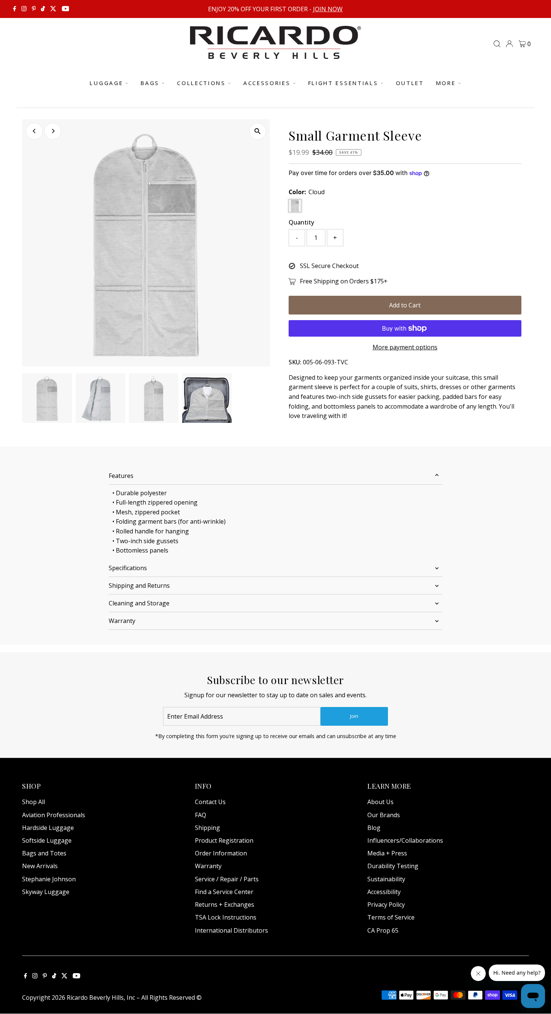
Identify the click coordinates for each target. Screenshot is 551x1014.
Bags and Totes (44, 853)
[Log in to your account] (509, 43)
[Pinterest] (34, 9)
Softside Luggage (47, 840)
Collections (201, 83)
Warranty (122, 621)
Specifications (128, 568)
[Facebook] (14, 9)
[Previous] (34, 131)
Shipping (207, 828)
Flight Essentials (343, 83)
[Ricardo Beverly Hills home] (275, 53)
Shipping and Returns (139, 585)
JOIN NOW (328, 9)
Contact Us (210, 802)
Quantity (301, 222)
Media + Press (387, 853)
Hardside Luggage (48, 828)
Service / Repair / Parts (227, 879)
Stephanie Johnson (49, 879)
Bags (150, 83)
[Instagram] (23, 9)
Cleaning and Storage (139, 603)
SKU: (295, 362)
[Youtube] (65, 9)
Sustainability (386, 879)
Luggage (106, 83)
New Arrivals (40, 866)
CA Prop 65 (382, 930)
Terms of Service (391, 917)
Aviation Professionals (53, 815)
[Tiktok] (43, 9)
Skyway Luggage (45, 892)
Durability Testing (392, 866)
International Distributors (231, 930)
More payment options (405, 347)
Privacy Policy (386, 904)
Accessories (266, 83)
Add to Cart (405, 305)
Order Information (221, 853)
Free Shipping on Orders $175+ (344, 281)
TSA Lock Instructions (225, 917)
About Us (380, 802)
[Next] (52, 131)
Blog (373, 828)
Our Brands (383, 815)
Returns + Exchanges (224, 904)
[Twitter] (53, 9)
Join (354, 716)
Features (121, 476)
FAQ (200, 815)
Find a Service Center (224, 892)
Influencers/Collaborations (405, 840)
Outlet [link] (410, 83)
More (446, 83)
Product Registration (224, 840)
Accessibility (384, 892)
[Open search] (497, 43)
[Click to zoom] (257, 131)
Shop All (33, 802)
